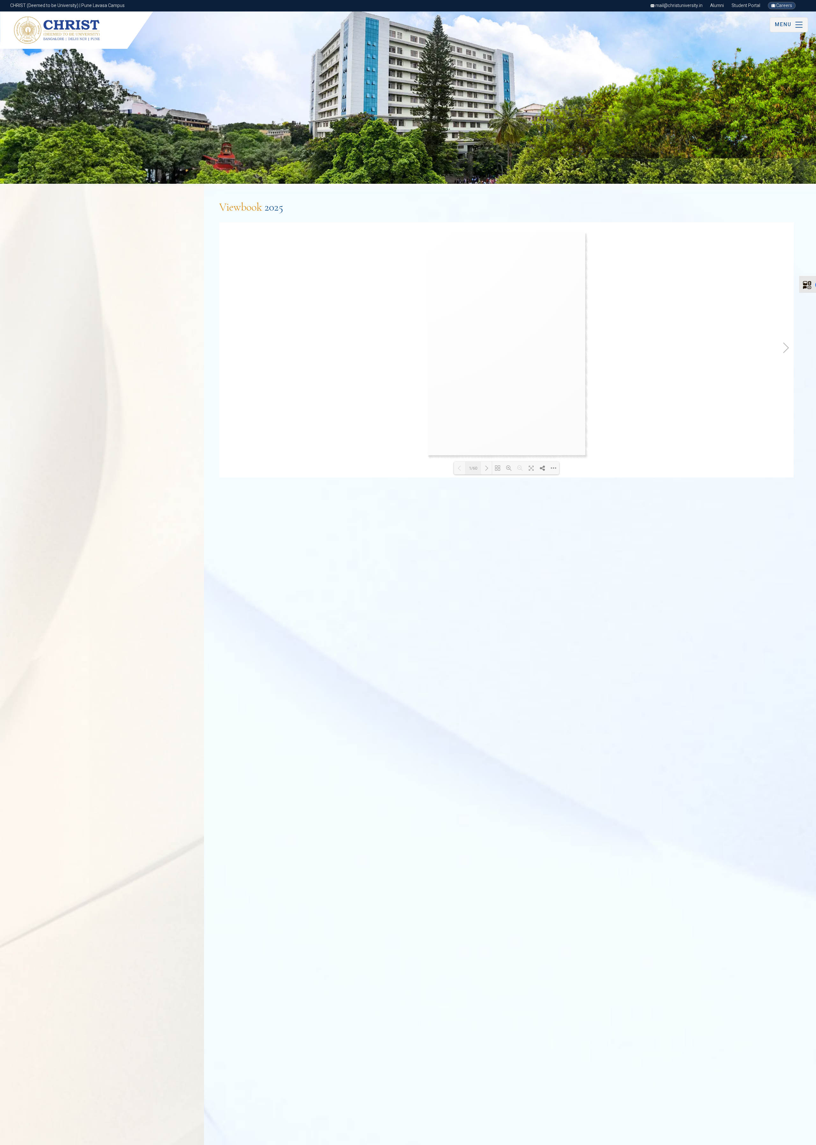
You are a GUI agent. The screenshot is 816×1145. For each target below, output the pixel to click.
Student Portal (746, 5)
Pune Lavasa (44, 1137)
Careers (783, 5)
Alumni (717, 5)
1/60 (473, 468)
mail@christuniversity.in (678, 5)
